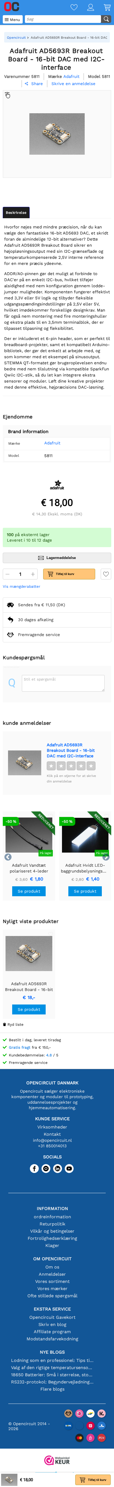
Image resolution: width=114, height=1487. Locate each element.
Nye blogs (52, 1352)
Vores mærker (52, 1288)
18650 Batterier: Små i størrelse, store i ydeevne (52, 1374)
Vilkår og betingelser (52, 1231)
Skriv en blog (52, 1324)
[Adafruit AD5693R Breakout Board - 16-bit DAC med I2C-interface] (24, 763)
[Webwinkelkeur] (57, 1461)
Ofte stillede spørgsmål (52, 1295)
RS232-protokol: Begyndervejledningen (52, 1382)
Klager (52, 1245)
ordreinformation (52, 1216)
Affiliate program (52, 1331)
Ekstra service (52, 1309)
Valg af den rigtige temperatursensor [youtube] (52, 1367)
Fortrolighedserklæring (52, 1238)
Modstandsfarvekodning (52, 1338)
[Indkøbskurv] (102, 8)
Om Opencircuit (52, 1258)
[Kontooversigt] (85, 8)
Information (52, 1208)
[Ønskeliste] (69, 8)
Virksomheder (52, 1127)
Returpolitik (52, 1224)
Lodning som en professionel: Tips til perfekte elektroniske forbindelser (52, 1360)
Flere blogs (52, 1389)
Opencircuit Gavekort (52, 1317)
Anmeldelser (52, 1274)
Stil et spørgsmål (40, 679)
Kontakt (52, 1134)
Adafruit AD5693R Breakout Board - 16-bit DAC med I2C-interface (71, 750)
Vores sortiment (52, 1281)
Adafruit (52, 443)
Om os (52, 1267)
